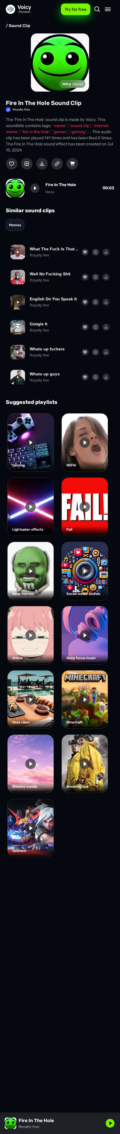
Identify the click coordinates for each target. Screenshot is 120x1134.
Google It (38, 324)
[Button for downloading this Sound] (42, 164)
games (60, 131)
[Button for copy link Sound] (57, 164)
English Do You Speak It (53, 299)
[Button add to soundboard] (27, 164)
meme (60, 125)
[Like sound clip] (11, 164)
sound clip (80, 125)
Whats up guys (45, 374)
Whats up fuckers (47, 349)
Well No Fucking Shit (50, 274)
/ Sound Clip (18, 25)
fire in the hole (36, 131)
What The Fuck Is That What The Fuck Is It (54, 249)
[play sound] (35, 188)
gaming (78, 131)
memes (15, 225)
